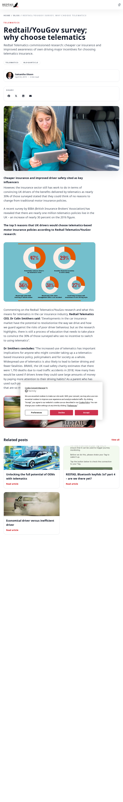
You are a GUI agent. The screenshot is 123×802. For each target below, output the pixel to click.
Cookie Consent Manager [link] (35, 388)
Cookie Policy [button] (84, 402)
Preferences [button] (72, 406)
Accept (86, 413)
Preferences (36, 413)
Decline (61, 413)
